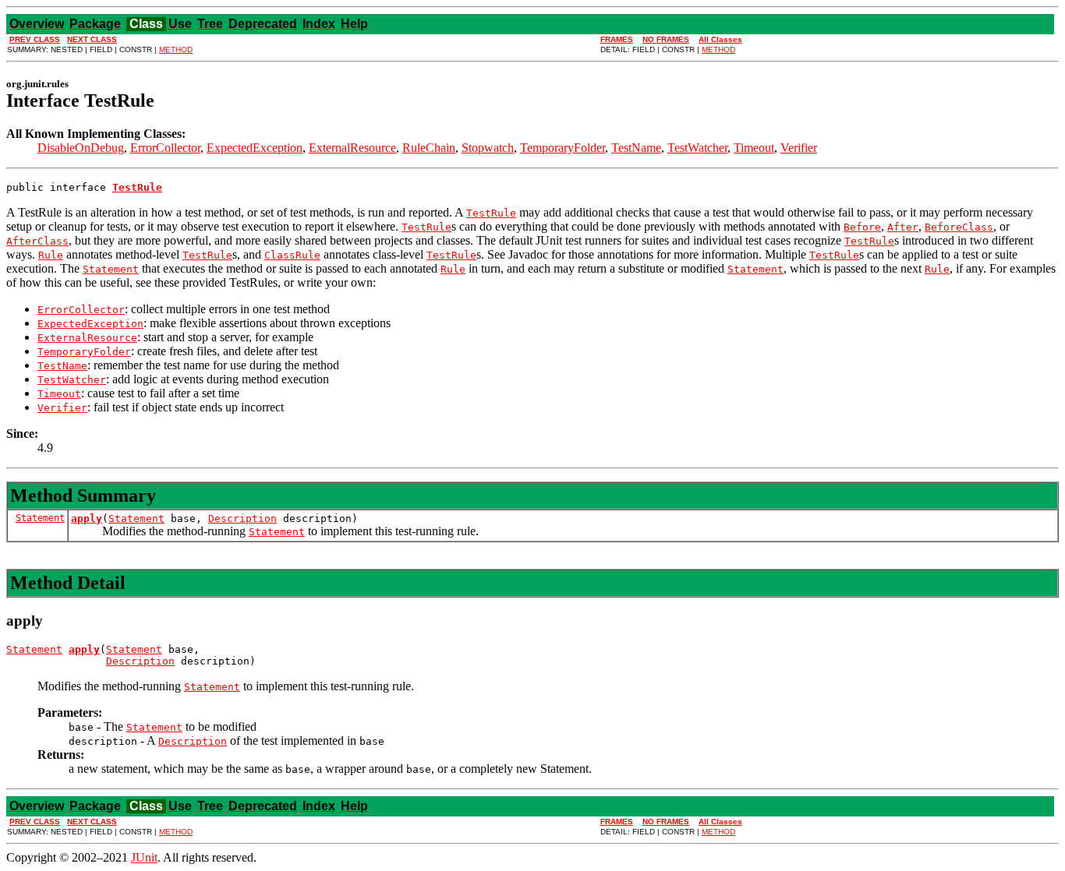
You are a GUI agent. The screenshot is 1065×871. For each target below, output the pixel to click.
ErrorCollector (165, 147)
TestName (636, 147)
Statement (40, 518)
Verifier (798, 147)
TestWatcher (697, 147)
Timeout (754, 147)
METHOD (176, 49)
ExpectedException (255, 147)
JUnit (144, 857)
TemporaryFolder (562, 147)
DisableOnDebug (80, 147)
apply (86, 518)
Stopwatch (488, 147)
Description (242, 518)
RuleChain (428, 147)
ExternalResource (352, 147)
